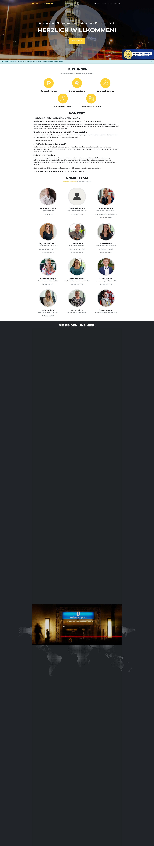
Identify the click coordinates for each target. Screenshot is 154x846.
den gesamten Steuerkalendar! (53, 61)
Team (104, 3)
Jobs (110, 3)
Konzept (96, 3)
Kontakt (118, 3)
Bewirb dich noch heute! (69, 181)
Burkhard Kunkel (43, 4)
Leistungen (85, 3)
